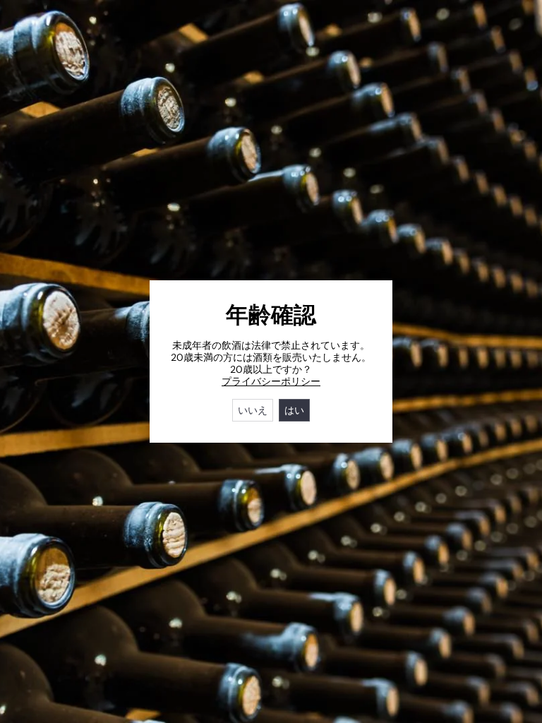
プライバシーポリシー (271, 381)
